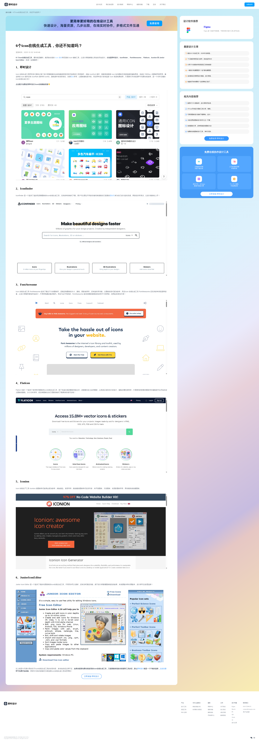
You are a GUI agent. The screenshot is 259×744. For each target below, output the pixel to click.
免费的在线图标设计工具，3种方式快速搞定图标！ (200, 131)
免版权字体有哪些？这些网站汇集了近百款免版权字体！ (200, 81)
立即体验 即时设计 (91, 676)
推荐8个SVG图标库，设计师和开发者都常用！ (200, 103)
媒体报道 (223, 715)
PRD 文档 (184, 712)
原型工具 (183, 709)
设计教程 (120, 4)
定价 (154, 4)
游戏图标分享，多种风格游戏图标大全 (199, 126)
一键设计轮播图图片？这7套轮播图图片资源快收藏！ (200, 70)
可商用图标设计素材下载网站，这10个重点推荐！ (200, 114)
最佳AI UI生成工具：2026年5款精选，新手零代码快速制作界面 (200, 53)
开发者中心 (211, 715)
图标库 (112, 195)
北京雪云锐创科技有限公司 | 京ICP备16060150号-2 (16, 737)
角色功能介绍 (197, 706)
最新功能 (140, 4)
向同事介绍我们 (197, 709)
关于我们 (163, 4)
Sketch (233, 709)
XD (233, 714)
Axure (233, 717)
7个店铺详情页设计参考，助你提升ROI (199, 59)
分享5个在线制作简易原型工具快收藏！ (199, 64)
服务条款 (210, 712)
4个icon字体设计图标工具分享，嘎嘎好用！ (200, 109)
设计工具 (183, 706)
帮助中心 (130, 4)
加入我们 (223, 709)
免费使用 (249, 4)
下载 (147, 4)
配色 (72, 77)
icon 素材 (58, 58)
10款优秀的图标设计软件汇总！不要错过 (200, 120)
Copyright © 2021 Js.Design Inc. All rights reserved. (16, 738)
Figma (207, 27)
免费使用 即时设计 (216, 138)
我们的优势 (110, 4)
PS (232, 712)
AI (232, 720)
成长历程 (223, 712)
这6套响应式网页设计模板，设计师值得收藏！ (200, 76)
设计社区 (99, 4)
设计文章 (8, 12)
